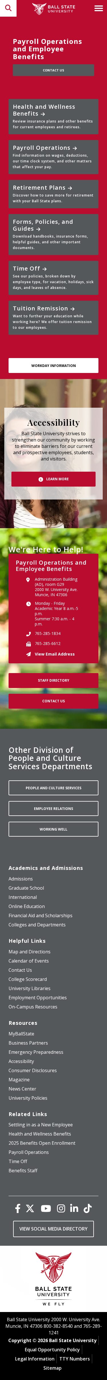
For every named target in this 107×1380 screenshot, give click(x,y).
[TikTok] (88, 1208)
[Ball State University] (53, 1280)
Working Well (53, 829)
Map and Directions (30, 951)
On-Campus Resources (33, 1007)
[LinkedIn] (74, 1208)
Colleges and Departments (37, 925)
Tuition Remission (52, 317)
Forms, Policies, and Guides (50, 234)
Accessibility (21, 1061)
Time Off (53, 277)
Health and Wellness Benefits (53, 116)
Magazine (19, 1079)
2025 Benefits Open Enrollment (42, 1143)
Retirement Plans (53, 193)
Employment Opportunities (38, 997)
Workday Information (53, 365)
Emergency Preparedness (36, 1052)
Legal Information (34, 1359)
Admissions (21, 879)
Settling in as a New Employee (41, 1125)
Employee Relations (53, 808)
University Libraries (30, 988)
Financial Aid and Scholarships (40, 915)
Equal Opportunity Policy (52, 1349)
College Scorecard (28, 979)
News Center (22, 1089)
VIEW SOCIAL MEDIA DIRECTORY (53, 1229)
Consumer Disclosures (33, 1070)
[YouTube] (46, 1208)
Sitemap (52, 1368)
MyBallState (21, 1034)
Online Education (27, 906)
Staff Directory (53, 680)
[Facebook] (18, 1208)
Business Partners (28, 1043)
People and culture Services (53, 788)
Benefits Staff (23, 1170)
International (23, 897)
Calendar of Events (29, 961)
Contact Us (53, 70)
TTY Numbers (74, 1359)
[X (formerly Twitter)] (30, 1208)
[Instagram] (61, 1208)
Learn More (57, 479)
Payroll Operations (52, 156)
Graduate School (26, 888)
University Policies (28, 1098)
